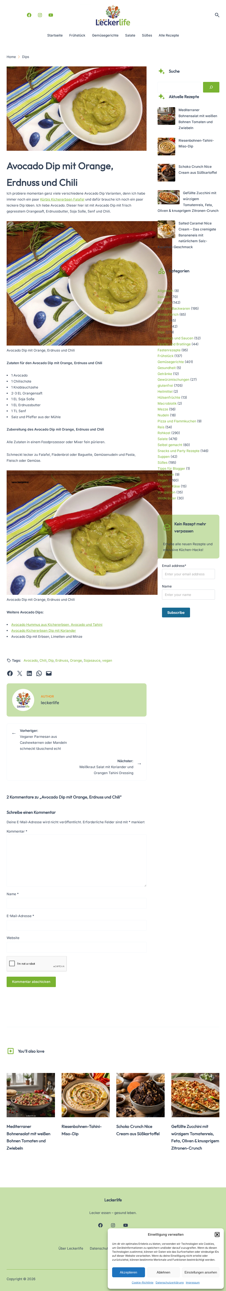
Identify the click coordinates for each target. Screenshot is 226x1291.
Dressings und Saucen (175, 338)
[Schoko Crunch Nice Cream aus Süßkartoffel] (166, 174)
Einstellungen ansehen (201, 1272)
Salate (163, 439)
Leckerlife (113, 1199)
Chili (43, 660)
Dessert (164, 326)
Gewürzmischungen (173, 379)
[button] (217, 1234)
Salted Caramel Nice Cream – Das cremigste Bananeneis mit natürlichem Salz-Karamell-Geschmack (187, 235)
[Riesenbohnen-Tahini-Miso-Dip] (166, 147)
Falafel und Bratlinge (174, 344)
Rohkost (164, 433)
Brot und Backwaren (174, 308)
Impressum (193, 1282)
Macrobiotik (167, 403)
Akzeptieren (128, 1272)
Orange (76, 660)
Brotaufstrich (168, 314)
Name (13, 894)
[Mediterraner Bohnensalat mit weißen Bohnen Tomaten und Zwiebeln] (166, 117)
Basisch (164, 297)
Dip (51, 660)
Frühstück (165, 356)
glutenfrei (165, 385)
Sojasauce (92, 660)
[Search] (211, 87)
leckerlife (50, 702)
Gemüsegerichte (171, 362)
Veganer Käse (169, 486)
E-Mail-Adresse (20, 916)
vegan (107, 660)
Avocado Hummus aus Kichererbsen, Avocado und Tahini (56, 624)
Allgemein (165, 291)
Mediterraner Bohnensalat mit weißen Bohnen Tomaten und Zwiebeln (28, 1137)
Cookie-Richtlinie (142, 1282)
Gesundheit (167, 368)
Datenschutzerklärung (170, 1282)
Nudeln (163, 415)
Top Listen (166, 474)
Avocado (31, 660)
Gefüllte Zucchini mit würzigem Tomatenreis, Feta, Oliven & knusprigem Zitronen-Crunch (195, 1137)
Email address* (174, 566)
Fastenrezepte (169, 350)
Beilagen (164, 302)
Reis (161, 427)
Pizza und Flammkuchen (177, 421)
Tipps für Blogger (171, 468)
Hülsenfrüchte (169, 397)
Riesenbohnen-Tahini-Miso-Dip (82, 1130)
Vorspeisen (166, 492)
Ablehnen (163, 1272)
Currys (163, 320)
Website (13, 938)
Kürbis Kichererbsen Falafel (62, 199)
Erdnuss (61, 660)
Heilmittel (165, 391)
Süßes (163, 462)
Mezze (163, 409)
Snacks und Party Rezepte (179, 451)
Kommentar (17, 831)
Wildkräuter (167, 498)
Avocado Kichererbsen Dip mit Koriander (43, 630)
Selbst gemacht (170, 445)
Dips (161, 332)
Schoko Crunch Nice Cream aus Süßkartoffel (138, 1130)
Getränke (165, 374)
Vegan (163, 480)
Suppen (164, 456)
